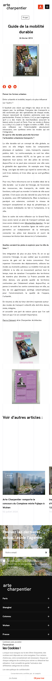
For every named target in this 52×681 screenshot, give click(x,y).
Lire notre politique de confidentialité (16, 670)
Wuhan (6, 625)
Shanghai (7, 607)
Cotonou (7, 616)
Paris (5, 598)
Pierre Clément (9, 320)
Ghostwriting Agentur (34, 223)
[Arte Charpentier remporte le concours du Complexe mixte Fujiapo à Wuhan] (24, 483)
